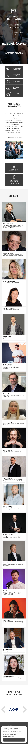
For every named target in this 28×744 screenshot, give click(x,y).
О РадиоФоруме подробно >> (15, 137)
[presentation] (3, 709)
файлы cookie (14, 728)
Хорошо (14, 740)
